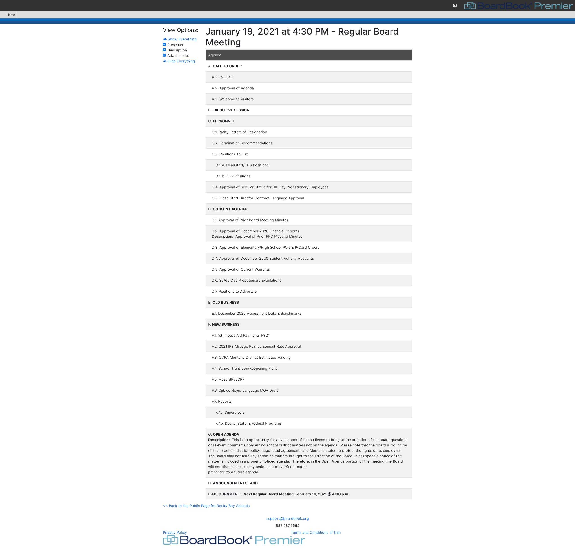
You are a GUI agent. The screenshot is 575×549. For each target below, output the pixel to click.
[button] (454, 5)
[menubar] (287, 5)
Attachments (178, 55)
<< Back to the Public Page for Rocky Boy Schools (206, 505)
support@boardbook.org (287, 518)
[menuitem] (455, 5)
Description (177, 50)
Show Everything (182, 39)
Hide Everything (181, 61)
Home (11, 15)
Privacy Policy (175, 532)
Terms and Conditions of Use (316, 532)
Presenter (175, 44)
